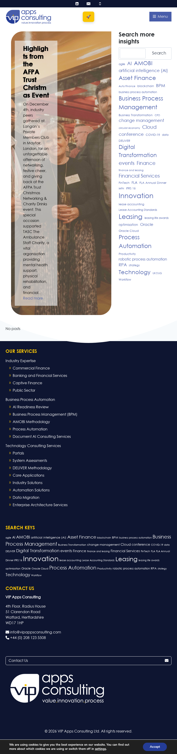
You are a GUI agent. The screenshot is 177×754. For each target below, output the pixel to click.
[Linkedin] (77, 3)
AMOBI (143, 63)
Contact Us (18, 661)
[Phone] (100, 3)
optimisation (128, 225)
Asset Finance (137, 78)
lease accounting (131, 204)
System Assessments (30, 461)
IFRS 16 (131, 188)
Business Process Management (141, 103)
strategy (134, 265)
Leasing (130, 217)
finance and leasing (131, 170)
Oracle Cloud (129, 231)
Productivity (127, 254)
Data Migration (26, 498)
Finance (146, 163)
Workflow (125, 280)
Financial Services (139, 176)
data (165, 135)
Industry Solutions (27, 483)
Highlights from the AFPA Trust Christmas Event (36, 72)
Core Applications (28, 475)
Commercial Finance (31, 368)
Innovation (136, 196)
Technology (134, 272)
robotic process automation (143, 259)
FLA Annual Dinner (152, 183)
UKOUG (157, 273)
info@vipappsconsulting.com (35, 632)
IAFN (121, 189)
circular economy (129, 128)
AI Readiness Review (31, 407)
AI (129, 63)
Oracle (146, 225)
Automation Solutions (31, 490)
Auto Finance (127, 86)
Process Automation (135, 242)
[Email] (88, 3)
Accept (155, 747)
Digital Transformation (138, 151)
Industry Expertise (21, 361)
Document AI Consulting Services (42, 437)
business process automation (138, 92)
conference (131, 134)
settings (100, 749)
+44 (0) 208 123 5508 (27, 638)
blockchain (145, 86)
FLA (134, 183)
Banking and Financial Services (40, 376)
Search (159, 53)
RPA (123, 265)
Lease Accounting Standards (138, 210)
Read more (33, 298)
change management (141, 121)
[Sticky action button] (88, 17)
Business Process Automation (30, 400)
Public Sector (24, 390)
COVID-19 (153, 134)
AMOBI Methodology (31, 422)
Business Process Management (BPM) (45, 414)
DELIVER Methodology (32, 468)
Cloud (149, 127)
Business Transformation (136, 115)
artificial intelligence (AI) (143, 71)
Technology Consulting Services (33, 446)
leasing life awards (157, 218)
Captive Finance (27, 383)
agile (122, 64)
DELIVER (124, 140)
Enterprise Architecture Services (40, 505)
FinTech (124, 183)
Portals (18, 453)
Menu (162, 16)
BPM (160, 86)
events (127, 163)
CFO (157, 115)
